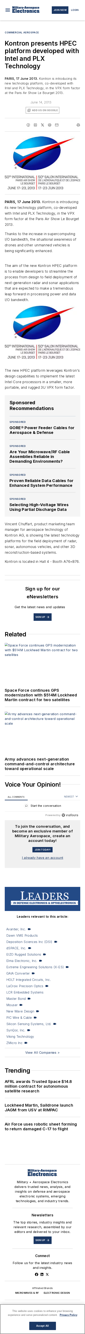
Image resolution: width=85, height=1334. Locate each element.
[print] (78, 125)
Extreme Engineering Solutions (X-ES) (35, 967)
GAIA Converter (18, 973)
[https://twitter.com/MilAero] (47, 1274)
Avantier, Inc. (16, 929)
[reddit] (50, 125)
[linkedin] (35, 125)
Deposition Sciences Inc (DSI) (29, 942)
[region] (42, 806)
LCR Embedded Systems (24, 992)
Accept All (42, 1325)
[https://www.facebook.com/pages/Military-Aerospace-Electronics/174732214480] (37, 1274)
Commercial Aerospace (22, 32)
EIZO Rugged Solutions (23, 954)
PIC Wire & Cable (19, 1018)
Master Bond (16, 999)
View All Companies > (42, 1052)
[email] (57, 125)
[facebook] (28, 125)
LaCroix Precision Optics (24, 986)
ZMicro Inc (14, 1043)
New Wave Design (20, 1011)
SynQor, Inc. (15, 1030)
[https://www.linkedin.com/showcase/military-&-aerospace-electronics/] (42, 1274)
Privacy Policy (68, 1314)
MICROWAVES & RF (27, 1292)
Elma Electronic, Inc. (21, 961)
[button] (8, 10)
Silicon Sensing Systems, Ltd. (28, 1024)
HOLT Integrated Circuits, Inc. (28, 980)
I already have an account (42, 858)
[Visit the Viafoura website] (69, 815)
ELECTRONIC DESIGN (57, 1292)
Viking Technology (20, 1036)
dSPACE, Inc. (16, 948)
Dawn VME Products (22, 935)
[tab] (16, 797)
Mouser (12, 1005)
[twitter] (42, 125)
